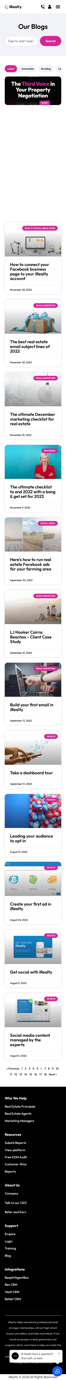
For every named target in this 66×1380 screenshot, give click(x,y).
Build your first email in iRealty (31, 707)
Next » (53, 1074)
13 (20, 1074)
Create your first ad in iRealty (30, 906)
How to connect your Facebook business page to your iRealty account (29, 271)
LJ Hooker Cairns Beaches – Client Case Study (31, 636)
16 (35, 1074)
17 (40, 1074)
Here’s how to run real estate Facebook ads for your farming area (30, 564)
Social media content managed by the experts (30, 1040)
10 (57, 1068)
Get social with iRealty (31, 972)
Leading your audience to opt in (31, 838)
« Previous (13, 1068)
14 (25, 1074)
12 (15, 1074)
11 (11, 1074)
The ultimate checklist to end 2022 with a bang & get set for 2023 (32, 491)
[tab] (11, 68)
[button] (57, 6)
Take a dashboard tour (31, 772)
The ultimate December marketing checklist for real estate (32, 419)
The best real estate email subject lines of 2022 (30, 346)
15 (30, 1074)
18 (45, 1074)
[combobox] (22, 41)
